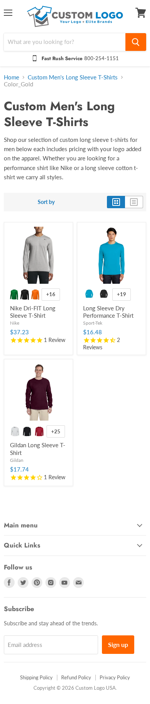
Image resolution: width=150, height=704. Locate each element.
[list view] (134, 202)
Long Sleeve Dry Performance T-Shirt (108, 312)
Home (11, 77)
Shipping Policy (36, 677)
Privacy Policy (115, 677)
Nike (14, 323)
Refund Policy (76, 677)
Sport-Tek (92, 323)
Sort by (46, 202)
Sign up (118, 644)
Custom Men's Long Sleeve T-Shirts (73, 77)
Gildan (16, 460)
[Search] (135, 42)
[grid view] (116, 202)
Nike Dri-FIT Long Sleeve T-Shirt (32, 312)
